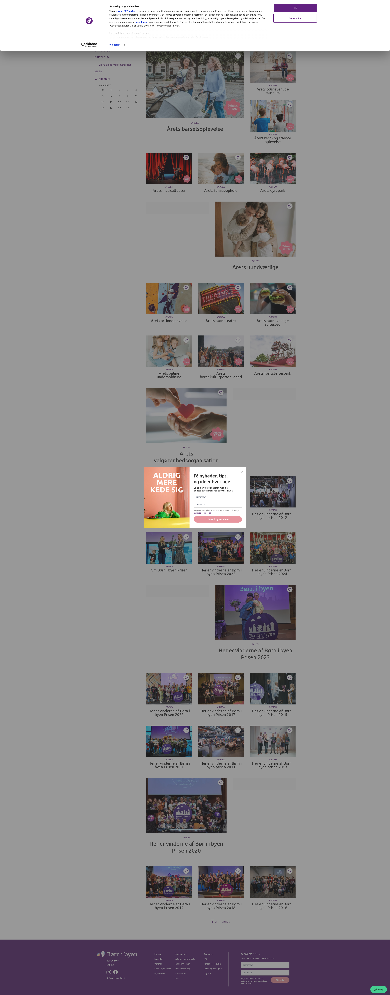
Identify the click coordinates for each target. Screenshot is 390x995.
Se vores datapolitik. (202, 513)
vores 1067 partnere (126, 11)
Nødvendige (295, 18)
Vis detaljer (115, 44)
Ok (295, 8)
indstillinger (142, 22)
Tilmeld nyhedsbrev (218, 519)
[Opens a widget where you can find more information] (378, 989)
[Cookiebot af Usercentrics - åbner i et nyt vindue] (89, 45)
